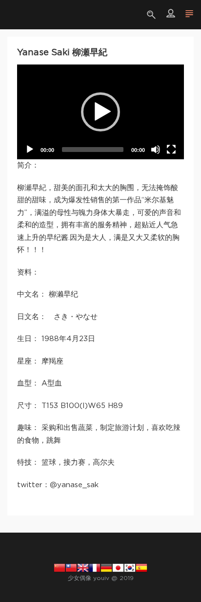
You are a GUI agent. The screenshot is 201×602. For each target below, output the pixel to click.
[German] (106, 567)
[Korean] (130, 567)
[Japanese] (118, 567)
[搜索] (152, 14)
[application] (100, 111)
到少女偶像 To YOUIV (22, 14)
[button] (100, 111)
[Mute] (156, 149)
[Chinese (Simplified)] (59, 567)
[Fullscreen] (171, 149)
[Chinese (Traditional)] (71, 567)
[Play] (30, 149)
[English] (83, 567)
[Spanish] (141, 567)
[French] (94, 567)
